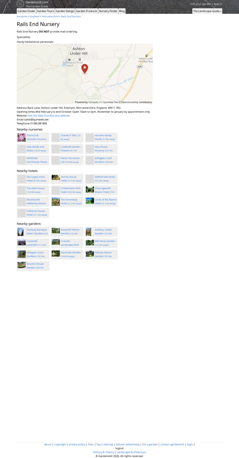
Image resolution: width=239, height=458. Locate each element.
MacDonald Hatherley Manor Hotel (37, 203)
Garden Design (65, 11)
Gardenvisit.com (37, 2)
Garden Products (86, 11)
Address (22, 108)
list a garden (150, 444)
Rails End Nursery (71, 16)
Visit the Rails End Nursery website (48, 115)
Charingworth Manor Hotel (104, 191)
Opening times (26, 111)
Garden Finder (26, 11)
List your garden (201, 4)
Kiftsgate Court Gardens (104, 161)
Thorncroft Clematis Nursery (36, 139)
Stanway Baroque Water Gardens (37, 233)
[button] (85, 74)
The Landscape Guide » (207, 11)
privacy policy (77, 444)
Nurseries (22, 16)
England (34, 16)
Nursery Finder (108, 11)
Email (20, 119)
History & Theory (103, 452)
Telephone (23, 123)
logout (119, 448)
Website (22, 115)
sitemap (108, 444)
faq (99, 444)
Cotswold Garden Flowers (70, 150)
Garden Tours (45, 11)
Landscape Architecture (131, 452)
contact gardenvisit (172, 444)
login (190, 444)
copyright (60, 444)
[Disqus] (85, 317)
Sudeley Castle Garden (103, 233)
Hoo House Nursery (104, 150)
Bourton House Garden (35, 267)
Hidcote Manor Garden (103, 256)
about (47, 444)
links (91, 444)
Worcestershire (50, 16)
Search (218, 4)
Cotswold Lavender (36, 244)
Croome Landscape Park (70, 244)
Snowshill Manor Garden (70, 233)
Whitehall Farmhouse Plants (37, 161)
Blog (122, 11)
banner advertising (127, 444)
